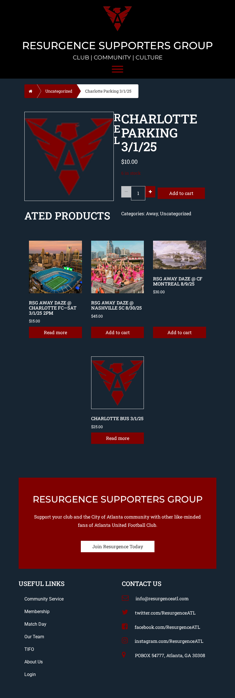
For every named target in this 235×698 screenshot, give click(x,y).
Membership (37, 611)
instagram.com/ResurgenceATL (169, 641)
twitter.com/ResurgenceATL (165, 613)
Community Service (44, 599)
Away (152, 213)
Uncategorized (58, 91)
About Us (33, 662)
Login (30, 674)
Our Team (34, 636)
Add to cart (181, 193)
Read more (55, 332)
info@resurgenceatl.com (162, 598)
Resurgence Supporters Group (117, 45)
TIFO (29, 649)
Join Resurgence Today (117, 546)
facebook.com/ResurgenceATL (167, 627)
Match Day (35, 624)
